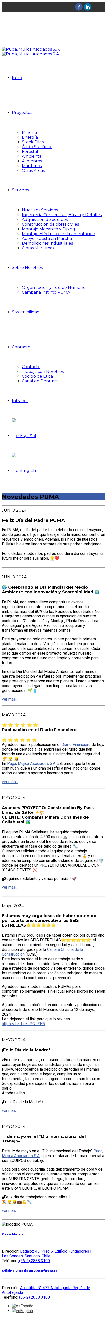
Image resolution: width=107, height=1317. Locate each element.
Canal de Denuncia (41, 381)
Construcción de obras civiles (50, 224)
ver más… (10, 699)
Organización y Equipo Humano (54, 287)
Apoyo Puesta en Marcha (47, 238)
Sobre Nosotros (27, 267)
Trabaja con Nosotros (43, 371)
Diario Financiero (76, 744)
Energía (30, 137)
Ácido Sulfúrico (37, 146)
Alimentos (32, 161)
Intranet (20, 400)
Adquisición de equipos (45, 219)
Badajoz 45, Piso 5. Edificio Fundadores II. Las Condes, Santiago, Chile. (47, 1253)
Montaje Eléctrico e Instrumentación (58, 233)
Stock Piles (33, 142)
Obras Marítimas (38, 248)
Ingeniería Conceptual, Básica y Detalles (62, 214)
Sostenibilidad (26, 312)
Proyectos (22, 112)
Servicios (20, 190)
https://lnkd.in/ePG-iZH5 (23, 1023)
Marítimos (32, 165)
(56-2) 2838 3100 (34, 1260)
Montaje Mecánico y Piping (48, 229)
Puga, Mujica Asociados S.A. (31, 763)
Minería (29, 132)
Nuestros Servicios (40, 210)
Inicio (17, 77)
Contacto (21, 347)
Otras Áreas (33, 170)
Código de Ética (37, 376)
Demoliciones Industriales (47, 243)
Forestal (30, 151)
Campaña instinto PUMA (46, 292)
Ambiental (32, 156)
